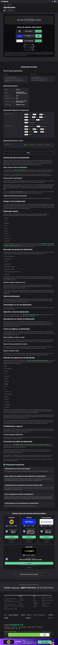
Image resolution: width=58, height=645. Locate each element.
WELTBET (35, 605)
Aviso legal (17, 628)
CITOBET (35, 601)
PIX (5, 366)
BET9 (34, 598)
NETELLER (21, 605)
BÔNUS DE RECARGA (46, 602)
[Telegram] (15, 625)
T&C (14, 539)
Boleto (6, 383)
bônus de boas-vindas (19, 170)
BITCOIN (21, 598)
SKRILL (20, 603)
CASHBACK (44, 604)
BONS (34, 600)
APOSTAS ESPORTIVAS (8, 600)
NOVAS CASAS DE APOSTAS (10, 604)
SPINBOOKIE (36, 603)
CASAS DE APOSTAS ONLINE (10, 598)
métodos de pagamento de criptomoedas (37, 360)
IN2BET (34, 606)
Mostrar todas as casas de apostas (29, 574)
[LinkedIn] (20, 625)
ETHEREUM (21, 606)
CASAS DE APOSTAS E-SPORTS (10, 608)
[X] (13, 625)
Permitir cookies (44, 635)
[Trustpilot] (22, 625)
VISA (20, 601)
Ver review (12, 541)
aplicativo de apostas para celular (31, 314)
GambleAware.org (10, 539)
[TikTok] (18, 625)
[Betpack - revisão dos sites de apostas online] (4, 1)
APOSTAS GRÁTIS (45, 606)
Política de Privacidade (9, 628)
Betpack (5, 4)
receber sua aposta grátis (16, 191)
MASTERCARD (22, 600)
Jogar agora (38, 31)
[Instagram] (16, 625)
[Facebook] (11, 625)
